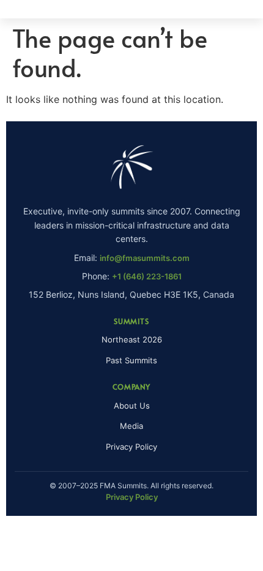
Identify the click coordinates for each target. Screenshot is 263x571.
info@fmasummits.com (145, 258)
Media (131, 426)
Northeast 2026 (132, 339)
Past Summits (131, 360)
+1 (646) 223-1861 (147, 276)
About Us (132, 405)
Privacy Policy (131, 447)
